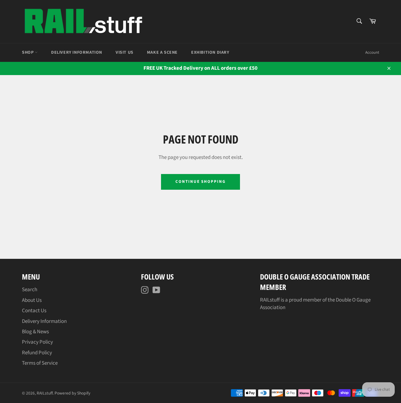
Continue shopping (200, 181)
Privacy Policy (37, 342)
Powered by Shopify (72, 393)
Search (29, 289)
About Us (32, 300)
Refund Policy (37, 353)
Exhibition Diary (210, 52)
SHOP (28, 52)
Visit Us (124, 52)
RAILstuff (45, 393)
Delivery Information (76, 52)
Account (372, 52)
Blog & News (35, 331)
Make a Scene (162, 52)
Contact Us (34, 310)
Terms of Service (40, 363)
